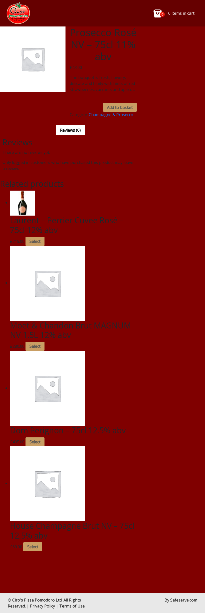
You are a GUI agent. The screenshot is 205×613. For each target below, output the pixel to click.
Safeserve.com (183, 600)
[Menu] (19, 13)
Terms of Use (72, 606)
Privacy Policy (42, 606)
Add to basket (120, 107)
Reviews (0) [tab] (70, 130)
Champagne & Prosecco (111, 114)
